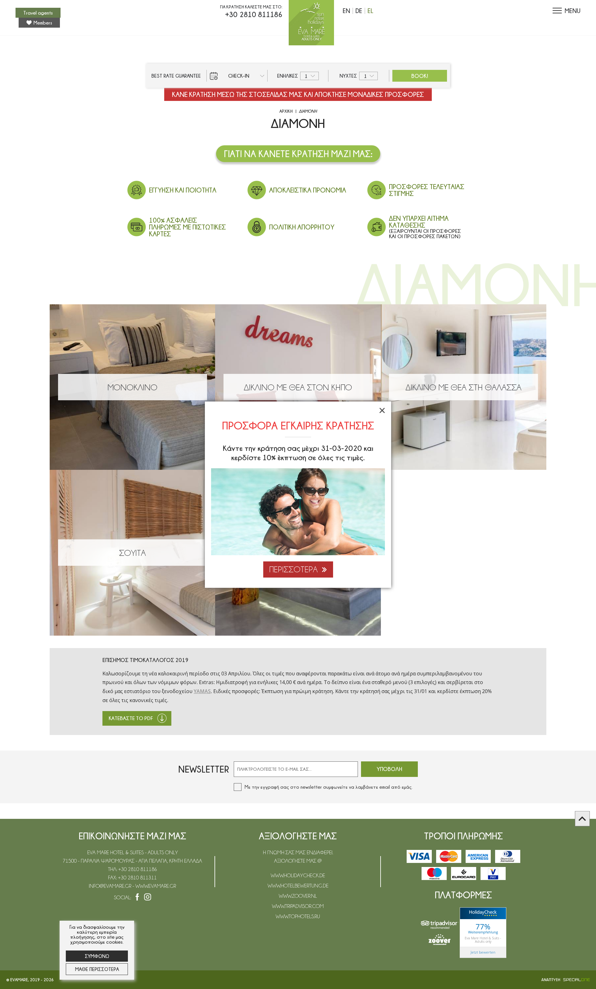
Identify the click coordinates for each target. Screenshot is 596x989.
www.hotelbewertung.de (298, 885)
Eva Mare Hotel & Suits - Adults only (483, 939)
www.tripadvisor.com (298, 906)
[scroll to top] (582, 819)
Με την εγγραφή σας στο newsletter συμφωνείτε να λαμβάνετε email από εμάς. (329, 786)
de (358, 11)
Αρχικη (286, 111)
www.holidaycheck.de (298, 875)
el (370, 11)
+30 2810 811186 (253, 14)
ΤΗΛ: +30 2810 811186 (132, 869)
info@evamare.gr (111, 886)
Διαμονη (308, 111)
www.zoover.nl (298, 896)
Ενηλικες (287, 75)
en (346, 11)
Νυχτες (348, 75)
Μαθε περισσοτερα (97, 969)
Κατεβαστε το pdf (131, 718)
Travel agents (38, 12)
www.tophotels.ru (298, 916)
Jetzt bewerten (483, 952)
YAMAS (202, 691)
